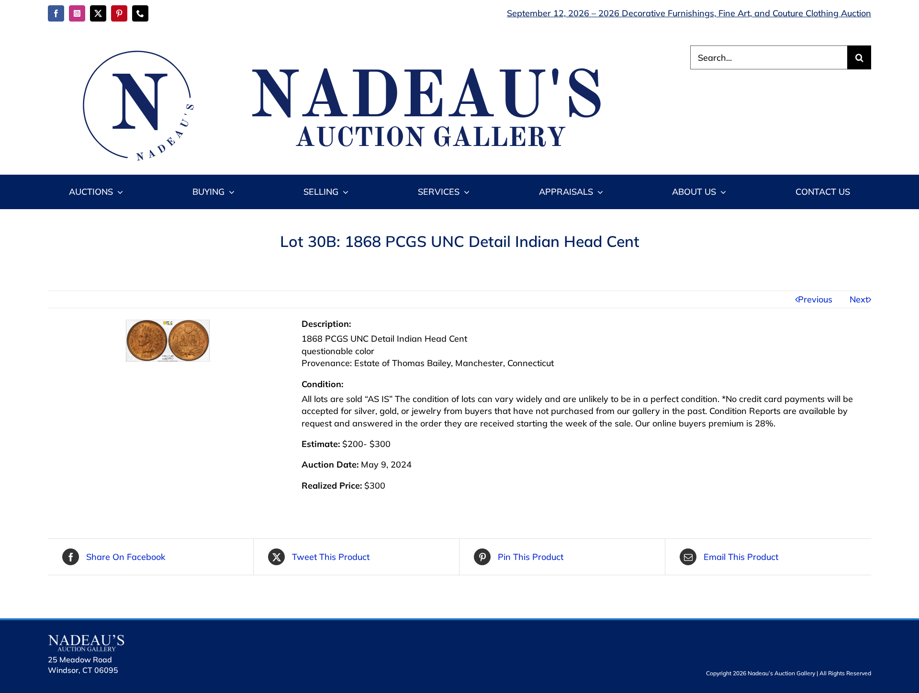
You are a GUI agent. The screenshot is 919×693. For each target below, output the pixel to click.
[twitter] (98, 13)
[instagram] (77, 13)
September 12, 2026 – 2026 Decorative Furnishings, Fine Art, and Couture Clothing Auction (689, 13)
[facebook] (56, 13)
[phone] (140, 13)
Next (859, 299)
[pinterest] (119, 13)
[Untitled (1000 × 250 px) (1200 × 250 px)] (335, 49)
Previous (815, 299)
